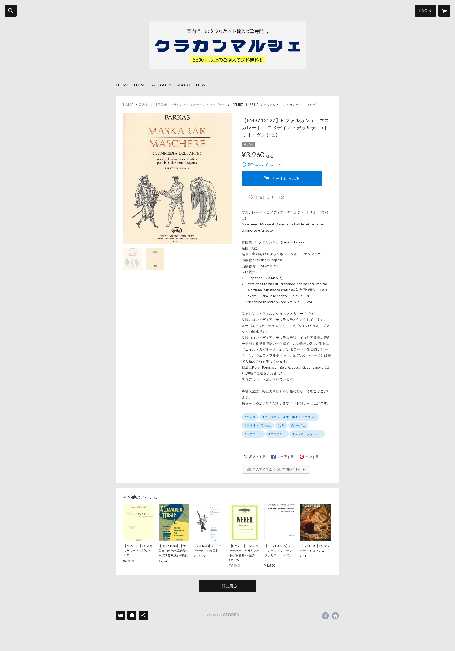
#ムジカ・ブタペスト (307, 434)
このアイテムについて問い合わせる (278, 469)
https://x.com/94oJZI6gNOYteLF (325, 615)
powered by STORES (223, 615)
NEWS (202, 84)
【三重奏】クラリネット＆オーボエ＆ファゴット (189, 105)
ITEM (139, 84)
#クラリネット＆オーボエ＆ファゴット (289, 417)
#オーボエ (298, 425)
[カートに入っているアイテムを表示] (444, 11)
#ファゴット (253, 434)
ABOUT (183, 84)
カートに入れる (286, 178)
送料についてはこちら (265, 164)
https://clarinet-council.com (335, 615)
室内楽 (144, 105)
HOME (122, 84)
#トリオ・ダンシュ (258, 425)
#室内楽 (250, 417)
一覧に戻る (227, 586)
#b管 (281, 425)
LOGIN (425, 11)
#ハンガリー (277, 434)
